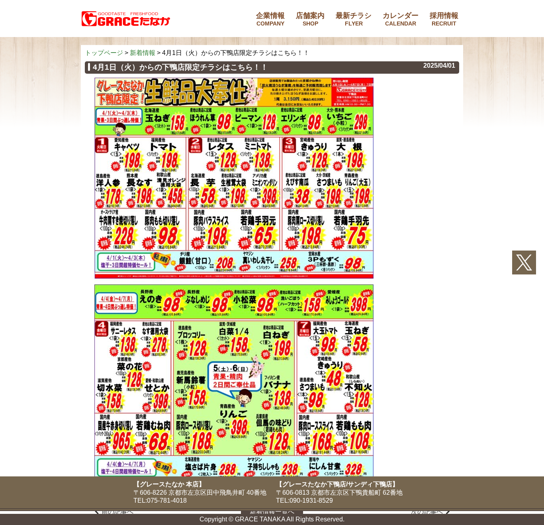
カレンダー (401, 19)
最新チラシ (354, 19)
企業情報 (270, 19)
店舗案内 (310, 19)
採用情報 (444, 19)
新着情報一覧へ (272, 511)
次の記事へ (427, 511)
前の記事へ (117, 511)
